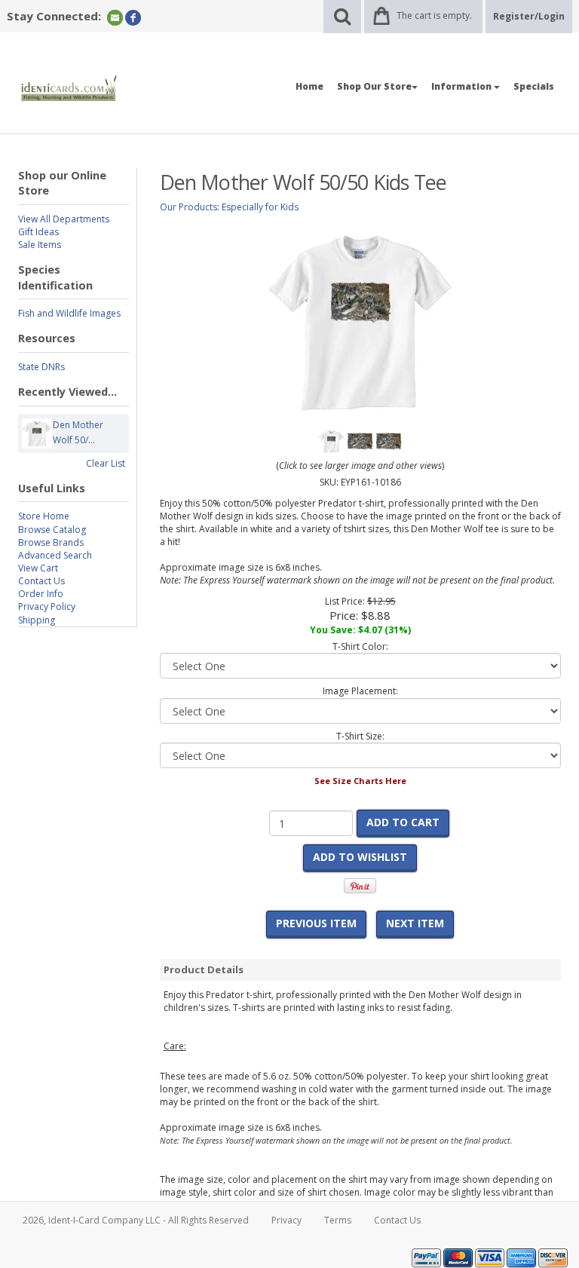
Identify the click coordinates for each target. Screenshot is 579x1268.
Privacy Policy (46, 606)
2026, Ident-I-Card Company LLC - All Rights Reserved (136, 1220)
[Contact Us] (115, 17)
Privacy (286, 1220)
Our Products (188, 207)
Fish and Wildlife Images (69, 313)
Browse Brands (51, 542)
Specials (533, 86)
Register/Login (529, 16)
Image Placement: (360, 691)
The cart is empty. (434, 15)
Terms (337, 1220)
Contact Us (41, 580)
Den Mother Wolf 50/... (78, 432)
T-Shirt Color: (360, 646)
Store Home (43, 516)
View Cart (38, 568)
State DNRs (41, 366)
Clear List (105, 463)
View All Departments (63, 219)
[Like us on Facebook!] (133, 17)
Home (309, 86)
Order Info (40, 593)
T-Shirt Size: (360, 736)
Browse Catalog (52, 529)
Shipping (36, 620)
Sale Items (39, 244)
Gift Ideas (38, 231)
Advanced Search (55, 555)
